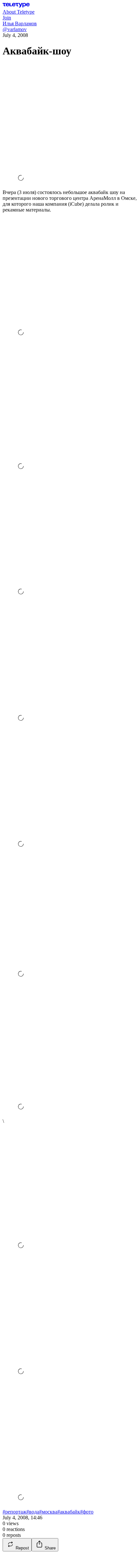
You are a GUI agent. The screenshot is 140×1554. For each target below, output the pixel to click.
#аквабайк (68, 1511)
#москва (48, 1511)
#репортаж (14, 1511)
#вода (32, 1511)
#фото (86, 1511)
